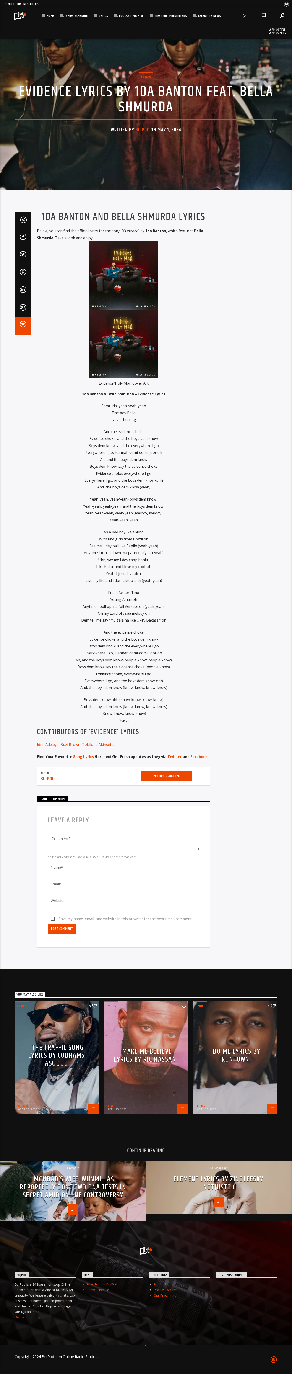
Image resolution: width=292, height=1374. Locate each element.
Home (51, 16)
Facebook (199, 756)
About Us (160, 1284)
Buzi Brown (70, 744)
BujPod (143, 130)
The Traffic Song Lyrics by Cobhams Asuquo (56, 1055)
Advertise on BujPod (102, 1284)
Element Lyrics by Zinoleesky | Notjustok (220, 1183)
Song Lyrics (83, 756)
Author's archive (167, 776)
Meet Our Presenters (23, 4)
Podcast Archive (131, 16)
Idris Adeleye (48, 744)
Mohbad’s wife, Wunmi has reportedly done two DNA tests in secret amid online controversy (73, 1187)
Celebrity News (209, 16)
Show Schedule (77, 16)
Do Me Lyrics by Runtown (236, 1055)
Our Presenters (165, 1295)
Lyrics (103, 16)
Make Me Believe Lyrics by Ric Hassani (146, 1055)
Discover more (26, 1317)
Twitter (174, 756)
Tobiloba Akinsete (97, 744)
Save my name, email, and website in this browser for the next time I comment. (125, 918)
